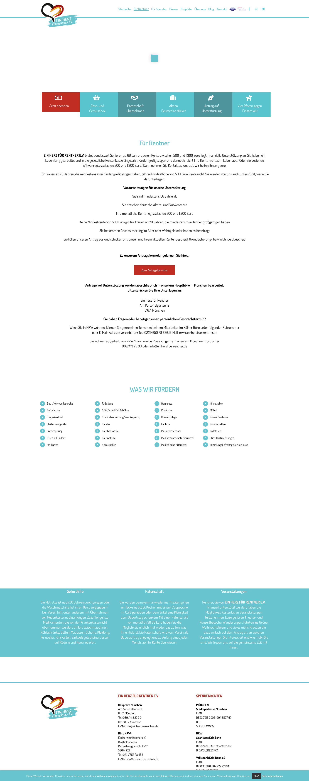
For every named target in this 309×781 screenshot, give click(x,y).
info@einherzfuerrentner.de (142, 726)
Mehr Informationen (272, 776)
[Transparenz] (237, 9)
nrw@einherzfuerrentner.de (142, 759)
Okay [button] (256, 776)
